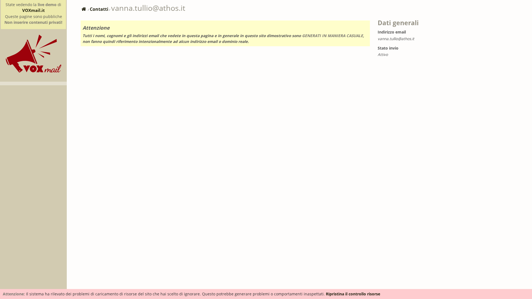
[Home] (33, 71)
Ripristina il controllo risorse (353, 294)
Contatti (99, 9)
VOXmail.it (33, 10)
